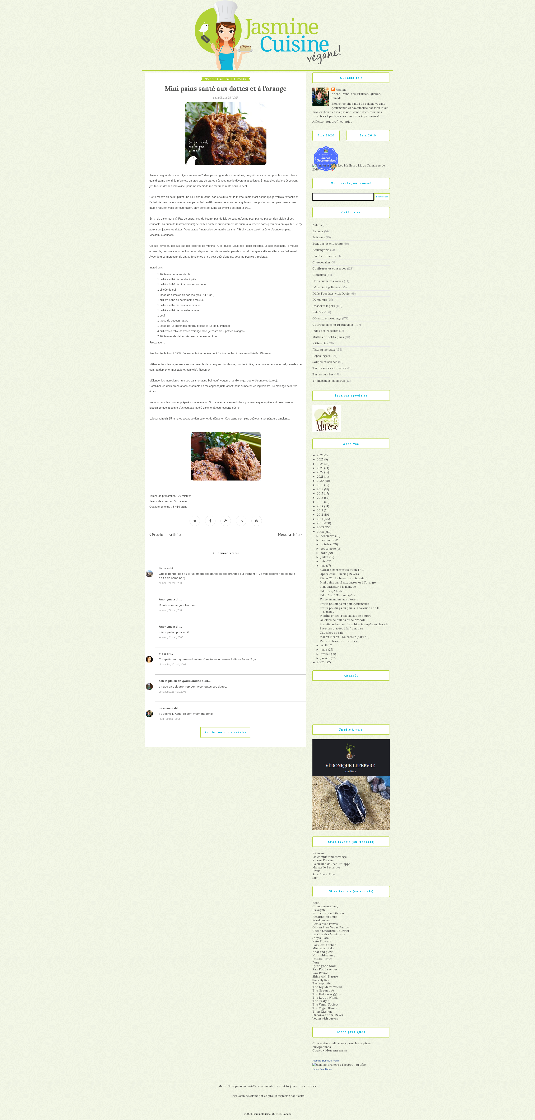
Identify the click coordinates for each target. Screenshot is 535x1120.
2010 (320, 523)
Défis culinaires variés (327, 281)
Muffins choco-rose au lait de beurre (345, 616)
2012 (320, 514)
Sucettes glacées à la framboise (341, 628)
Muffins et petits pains (225, 78)
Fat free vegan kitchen (328, 913)
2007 (321, 662)
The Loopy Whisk (325, 997)
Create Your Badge (322, 1069)
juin (323, 561)
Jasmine (165, 708)
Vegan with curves (325, 1018)
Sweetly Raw (321, 980)
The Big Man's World (327, 987)
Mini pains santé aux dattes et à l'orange (348, 582)
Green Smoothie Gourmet (330, 931)
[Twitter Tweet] (195, 521)
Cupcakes (319, 275)
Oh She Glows (322, 959)
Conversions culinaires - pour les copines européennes (341, 1045)
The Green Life (323, 990)
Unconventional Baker (327, 1015)
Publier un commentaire (225, 732)
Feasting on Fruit (324, 917)
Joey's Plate (320, 938)
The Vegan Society (325, 1004)
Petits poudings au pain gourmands (344, 604)
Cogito (268, 1096)
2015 (320, 502)
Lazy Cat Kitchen (324, 945)
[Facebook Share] (210, 521)
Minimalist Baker (324, 948)
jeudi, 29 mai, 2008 (170, 718)
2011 (320, 519)
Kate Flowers (321, 941)
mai (323, 565)
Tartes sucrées (323, 374)
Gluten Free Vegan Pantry (330, 927)
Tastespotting (322, 983)
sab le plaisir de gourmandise (180, 681)
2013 (320, 510)
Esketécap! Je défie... (334, 591)
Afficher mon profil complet (332, 121)
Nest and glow (322, 952)
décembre (328, 536)
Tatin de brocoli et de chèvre (340, 641)
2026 (320, 455)
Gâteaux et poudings (326, 318)
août (324, 553)
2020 (321, 481)
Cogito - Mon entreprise (330, 1050)
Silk (314, 878)
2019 (320, 485)
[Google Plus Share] (225, 521)
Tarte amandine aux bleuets (339, 599)
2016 (320, 498)
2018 (320, 489)
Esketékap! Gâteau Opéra (337, 595)
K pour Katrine (323, 860)
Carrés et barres (324, 256)
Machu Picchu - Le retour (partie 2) (344, 637)
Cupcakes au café (332, 632)
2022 (320, 472)
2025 (320, 459)
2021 (320, 476)
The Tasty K (321, 1001)
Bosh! (316, 903)
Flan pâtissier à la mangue (338, 587)
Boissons (318, 237)
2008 (321, 532)
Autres (317, 225)
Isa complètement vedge (329, 857)
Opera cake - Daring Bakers (339, 574)
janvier (326, 658)
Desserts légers (323, 306)
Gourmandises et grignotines (333, 325)
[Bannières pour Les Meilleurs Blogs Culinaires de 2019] (351, 167)
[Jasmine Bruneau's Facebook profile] (339, 1064)
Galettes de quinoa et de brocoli (342, 620)
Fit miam (318, 853)
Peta (315, 962)
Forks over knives (325, 924)
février (326, 654)
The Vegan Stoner (325, 1008)
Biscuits (317, 231)
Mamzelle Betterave (326, 867)
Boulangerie (320, 250)
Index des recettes (325, 331)
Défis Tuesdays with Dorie (331, 293)
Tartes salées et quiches (329, 368)
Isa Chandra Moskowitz (328, 934)
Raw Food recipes (325, 969)
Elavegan (318, 910)
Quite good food (324, 966)
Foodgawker (321, 920)
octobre (327, 544)
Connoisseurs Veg (325, 906)
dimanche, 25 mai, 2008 (172, 664)
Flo (161, 653)
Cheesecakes (321, 262)
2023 (320, 468)
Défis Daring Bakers (326, 287)
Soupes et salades (324, 362)
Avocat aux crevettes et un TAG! (342, 570)
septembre (329, 548)
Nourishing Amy (323, 955)
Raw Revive (320, 973)
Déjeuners (319, 299)
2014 (320, 506)
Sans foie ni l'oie (323, 874)
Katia (162, 568)
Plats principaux (323, 349)
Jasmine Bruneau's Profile (325, 1060)
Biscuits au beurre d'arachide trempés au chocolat (355, 624)
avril (324, 645)
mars (324, 649)
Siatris (300, 1096)
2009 (321, 527)
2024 (320, 464)
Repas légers (321, 356)
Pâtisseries (320, 343)
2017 (320, 493)
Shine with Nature (325, 976)
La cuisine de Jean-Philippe (331, 864)
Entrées (318, 312)
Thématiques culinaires (328, 381)
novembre (328, 540)
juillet (325, 557)
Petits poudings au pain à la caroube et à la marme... (349, 609)
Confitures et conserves (329, 268)
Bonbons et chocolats (327, 243)
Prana (316, 871)
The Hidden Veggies (326, 994)
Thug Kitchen (322, 1011)
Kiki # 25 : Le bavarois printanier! (343, 578)
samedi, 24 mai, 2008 (171, 583)
